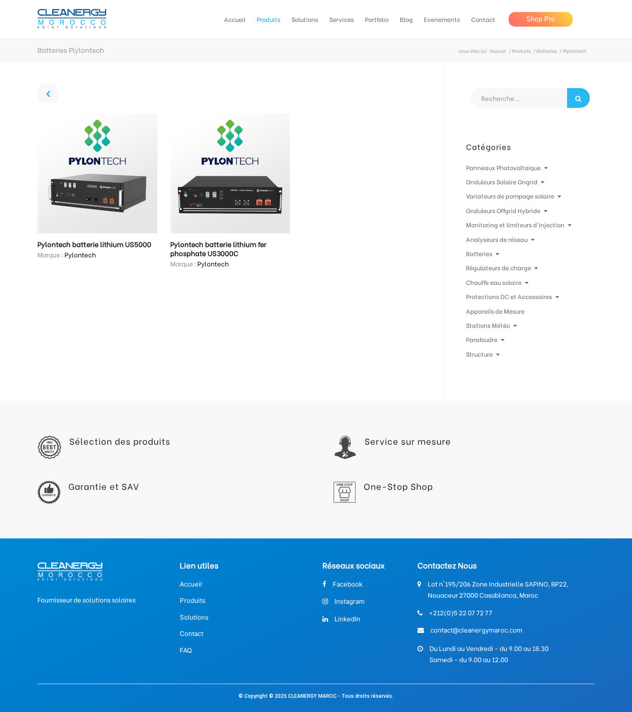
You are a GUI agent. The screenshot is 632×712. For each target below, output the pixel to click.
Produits (521, 51)
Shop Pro (540, 19)
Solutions (194, 617)
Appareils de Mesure (495, 310)
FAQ (186, 650)
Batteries (547, 51)
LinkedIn (347, 619)
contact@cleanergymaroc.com (476, 630)
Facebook (347, 584)
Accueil (498, 51)
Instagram (349, 601)
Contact (191, 633)
